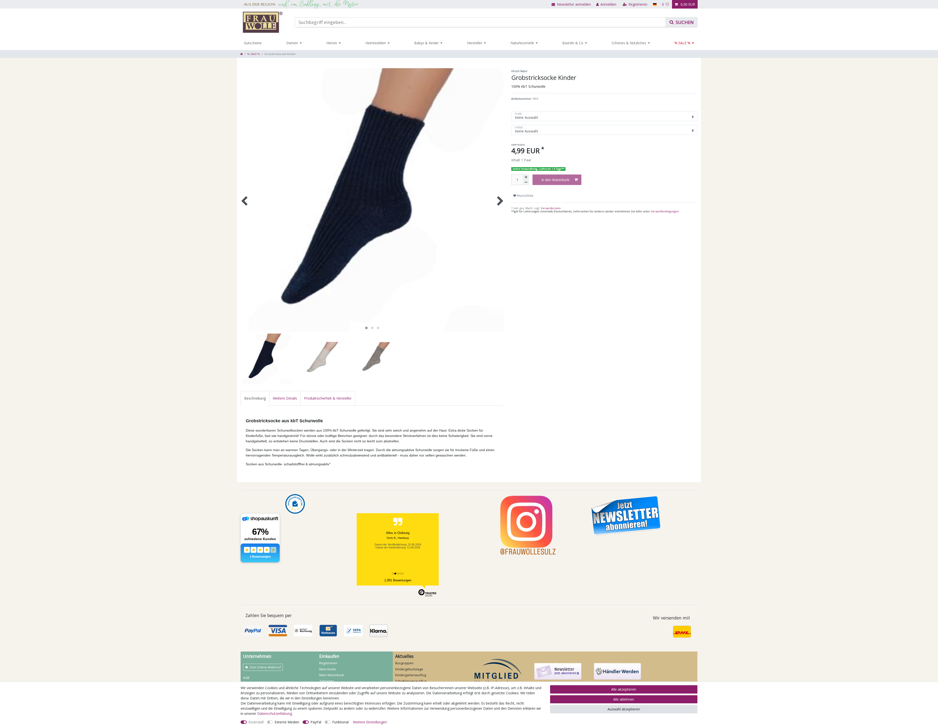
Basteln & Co (572, 43)
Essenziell (256, 722)
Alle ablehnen (623, 699)
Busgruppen (404, 663)
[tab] (255, 398)
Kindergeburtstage (409, 669)
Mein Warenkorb (331, 675)
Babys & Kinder (426, 43)
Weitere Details (285, 398)
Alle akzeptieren (623, 689)
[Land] (654, 4)
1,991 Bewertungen (397, 580)
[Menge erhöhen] (526, 177)
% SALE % (682, 43)
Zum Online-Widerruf (265, 667)
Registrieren (328, 663)
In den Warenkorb (555, 179)
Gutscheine (253, 43)
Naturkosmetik (522, 43)
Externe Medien (287, 722)
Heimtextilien (375, 43)
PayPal (315, 722)
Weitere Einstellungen (370, 722)
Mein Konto (327, 669)
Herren (331, 43)
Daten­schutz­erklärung (274, 713)
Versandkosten (550, 208)
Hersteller (474, 43)
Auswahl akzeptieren (624, 709)
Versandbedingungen (665, 211)
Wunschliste (524, 196)
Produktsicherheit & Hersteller (328, 398)
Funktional (340, 722)
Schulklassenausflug (410, 681)
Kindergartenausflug (410, 675)
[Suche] (681, 22)
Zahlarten (326, 681)
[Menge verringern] (526, 182)
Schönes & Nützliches (629, 43)
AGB (246, 677)
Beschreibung (255, 398)
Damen (292, 43)
